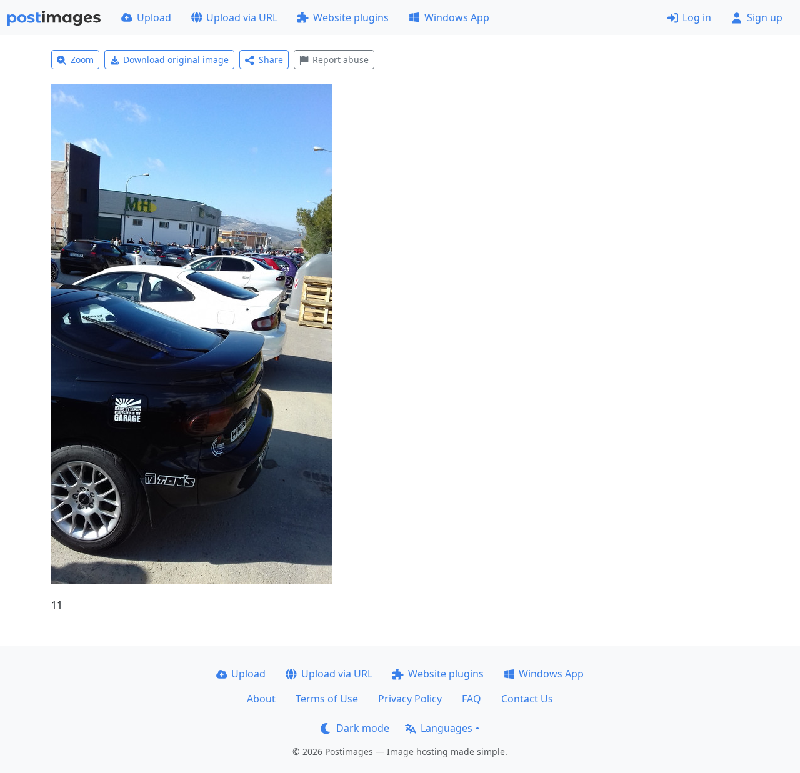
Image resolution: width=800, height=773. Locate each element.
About (261, 699)
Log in (696, 17)
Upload (154, 17)
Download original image (176, 60)
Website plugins (351, 17)
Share (271, 60)
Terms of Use (327, 699)
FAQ (471, 699)
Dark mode (362, 728)
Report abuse (340, 60)
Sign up (764, 17)
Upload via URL (242, 17)
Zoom (82, 60)
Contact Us (527, 699)
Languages (446, 728)
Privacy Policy (410, 699)
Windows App (456, 17)
